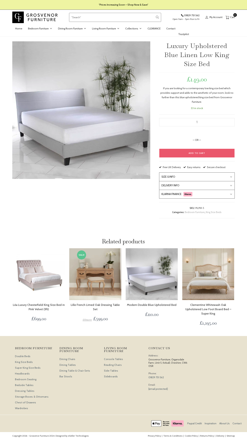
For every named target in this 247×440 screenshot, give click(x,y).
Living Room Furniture (104, 28)
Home (18, 28)
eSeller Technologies (78, 435)
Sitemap (231, 435)
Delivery (220, 435)
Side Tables (111, 370)
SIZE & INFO (168, 176)
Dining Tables (67, 365)
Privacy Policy (154, 435)
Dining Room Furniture (70, 28)
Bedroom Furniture (38, 28)
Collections (131, 28)
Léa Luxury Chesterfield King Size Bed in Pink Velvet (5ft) (39, 307)
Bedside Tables (24, 385)
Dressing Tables (24, 391)
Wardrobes (21, 408)
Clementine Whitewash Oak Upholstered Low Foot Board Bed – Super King (208, 309)
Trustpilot (183, 34)
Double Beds (23, 356)
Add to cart (197, 153)
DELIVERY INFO (170, 185)
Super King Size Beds (28, 367)
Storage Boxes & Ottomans (31, 396)
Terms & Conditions (172, 435)
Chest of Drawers (25, 402)
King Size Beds (214, 212)
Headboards (22, 373)
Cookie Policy (191, 435)
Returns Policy (207, 435)
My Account (215, 17)
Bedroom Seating (25, 379)
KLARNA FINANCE (171, 194)
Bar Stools (65, 376)
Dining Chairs (67, 359)
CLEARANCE (154, 28)
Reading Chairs (113, 365)
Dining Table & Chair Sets (74, 370)
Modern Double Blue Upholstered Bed (151, 305)
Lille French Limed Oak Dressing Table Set (95, 307)
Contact (170, 28)
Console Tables (113, 359)
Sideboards (111, 376)
